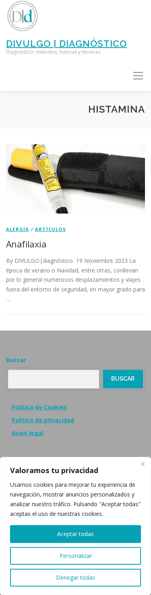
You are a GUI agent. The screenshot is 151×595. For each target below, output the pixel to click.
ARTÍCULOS (50, 229)
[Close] (142, 464)
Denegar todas (75, 577)
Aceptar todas (75, 534)
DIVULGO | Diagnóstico (66, 43)
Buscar (16, 360)
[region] (75, 526)
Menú (138, 76)
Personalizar (76, 555)
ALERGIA (17, 229)
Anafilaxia (26, 244)
